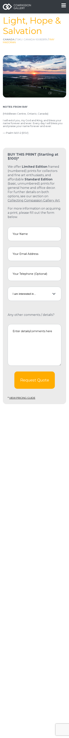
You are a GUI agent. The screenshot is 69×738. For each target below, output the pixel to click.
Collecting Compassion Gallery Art (34, 200)
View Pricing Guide (22, 397)
